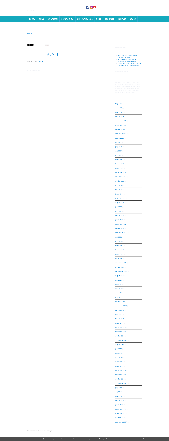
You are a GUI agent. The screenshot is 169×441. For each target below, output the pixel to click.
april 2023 (118, 211)
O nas (40, 19)
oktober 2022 (120, 228)
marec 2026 (119, 112)
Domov (32, 19)
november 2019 (120, 332)
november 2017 (120, 413)
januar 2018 (119, 405)
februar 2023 (119, 215)
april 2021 (118, 289)
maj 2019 (118, 353)
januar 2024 (119, 194)
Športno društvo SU (47, 7)
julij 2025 (118, 142)
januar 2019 (119, 366)
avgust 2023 (119, 202)
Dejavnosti (52, 19)
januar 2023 (119, 220)
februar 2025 (119, 164)
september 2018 (121, 383)
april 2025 (118, 155)
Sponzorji (108, 19)
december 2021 (120, 258)
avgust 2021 (119, 276)
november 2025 (120, 125)
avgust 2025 (119, 138)
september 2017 (121, 422)
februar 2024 (119, 190)
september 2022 (121, 233)
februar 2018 (119, 400)
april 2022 (118, 241)
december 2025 (120, 121)
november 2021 (120, 263)
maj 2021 (118, 284)
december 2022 (120, 224)
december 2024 (120, 172)
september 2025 (121, 134)
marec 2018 (119, 396)
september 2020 (121, 306)
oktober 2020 (120, 301)
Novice (133, 19)
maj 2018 (118, 392)
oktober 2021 (120, 267)
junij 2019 (118, 349)
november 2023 (120, 198)
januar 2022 (119, 254)
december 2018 (120, 370)
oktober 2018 (120, 379)
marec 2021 (119, 293)
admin (52, 54)
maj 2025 (118, 151)
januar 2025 (119, 168)
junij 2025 (118, 147)
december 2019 (120, 327)
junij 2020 (118, 314)
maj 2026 (118, 104)
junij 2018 (118, 387)
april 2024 (118, 185)
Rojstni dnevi (67, 19)
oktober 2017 (120, 418)
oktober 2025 (120, 129)
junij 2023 (118, 207)
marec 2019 (119, 362)
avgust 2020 (119, 310)
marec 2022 (119, 246)
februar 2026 (119, 116)
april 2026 (118, 108)
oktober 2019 (120, 336)
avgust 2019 (119, 344)
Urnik (98, 19)
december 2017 (120, 409)
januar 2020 (119, 323)
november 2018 (120, 375)
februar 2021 (119, 297)
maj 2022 (118, 237)
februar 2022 (119, 250)
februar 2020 (119, 319)
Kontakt (122, 19)
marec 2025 (119, 159)
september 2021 (121, 271)
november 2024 (120, 177)
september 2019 (121, 340)
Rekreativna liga (85, 19)
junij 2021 (118, 280)
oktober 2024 (120, 181)
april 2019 (118, 357)
